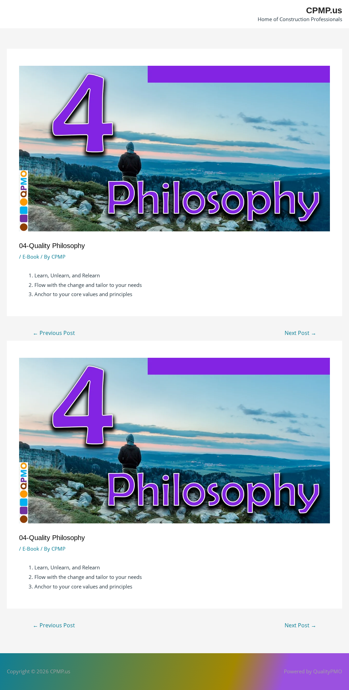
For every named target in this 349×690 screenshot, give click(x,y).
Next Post (300, 333)
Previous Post (54, 333)
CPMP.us (324, 10)
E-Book (30, 256)
